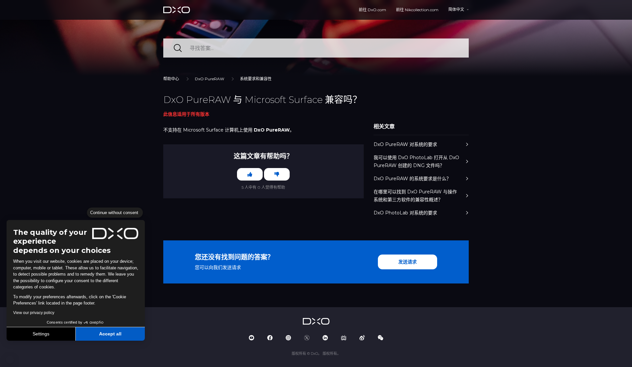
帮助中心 (171, 78)
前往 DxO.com (372, 9)
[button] (10, 360)
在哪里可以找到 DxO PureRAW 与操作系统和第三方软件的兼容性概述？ (415, 196)
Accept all (110, 333)
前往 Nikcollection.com (417, 9)
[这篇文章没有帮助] (277, 174)
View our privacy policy (33, 312)
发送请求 (407, 262)
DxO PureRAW (209, 78)
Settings (41, 333)
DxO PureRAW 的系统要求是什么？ (412, 179)
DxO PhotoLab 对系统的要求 (405, 213)
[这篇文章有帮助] (250, 174)
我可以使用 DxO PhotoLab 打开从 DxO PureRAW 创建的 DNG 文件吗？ (416, 161)
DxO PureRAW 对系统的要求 (405, 144)
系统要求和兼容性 (256, 78)
